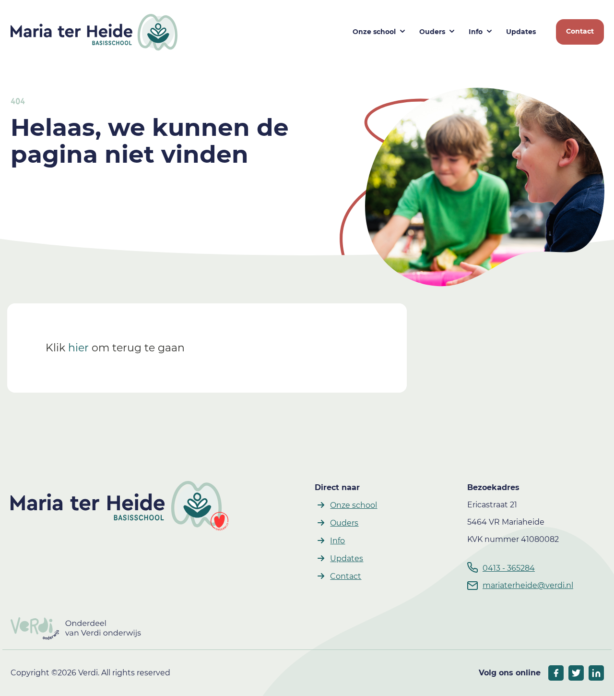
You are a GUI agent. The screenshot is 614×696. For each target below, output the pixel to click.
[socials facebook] (556, 673)
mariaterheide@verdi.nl (528, 585)
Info (476, 31)
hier (78, 347)
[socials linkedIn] (596, 673)
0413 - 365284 (509, 568)
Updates (521, 31)
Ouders (432, 31)
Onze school (374, 31)
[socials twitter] (576, 673)
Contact (580, 31)
